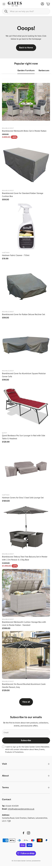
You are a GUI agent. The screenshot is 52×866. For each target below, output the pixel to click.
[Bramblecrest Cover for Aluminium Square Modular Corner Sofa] (26, 344)
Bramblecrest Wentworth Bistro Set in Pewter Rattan (24, 131)
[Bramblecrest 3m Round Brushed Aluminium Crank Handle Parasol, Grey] (26, 655)
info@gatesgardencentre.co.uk (21, 809)
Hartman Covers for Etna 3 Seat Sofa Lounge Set (23, 497)
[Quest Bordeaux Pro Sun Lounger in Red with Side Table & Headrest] (26, 406)
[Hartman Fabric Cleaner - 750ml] (26, 226)
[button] (26, 11)
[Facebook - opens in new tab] (23, 832)
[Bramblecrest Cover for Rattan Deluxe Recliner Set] (26, 285)
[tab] (26, 70)
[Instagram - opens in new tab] (28, 832)
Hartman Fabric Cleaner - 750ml (15, 255)
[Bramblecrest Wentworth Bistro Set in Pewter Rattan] (26, 102)
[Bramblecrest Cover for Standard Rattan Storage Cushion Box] (26, 164)
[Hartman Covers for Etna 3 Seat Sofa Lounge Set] (26, 468)
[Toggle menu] (4, 4)
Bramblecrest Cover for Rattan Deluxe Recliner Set (23, 314)
